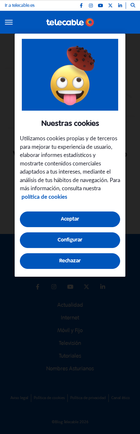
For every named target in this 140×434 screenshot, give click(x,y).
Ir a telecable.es (20, 5)
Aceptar (70, 219)
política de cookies (44, 197)
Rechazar (70, 260)
